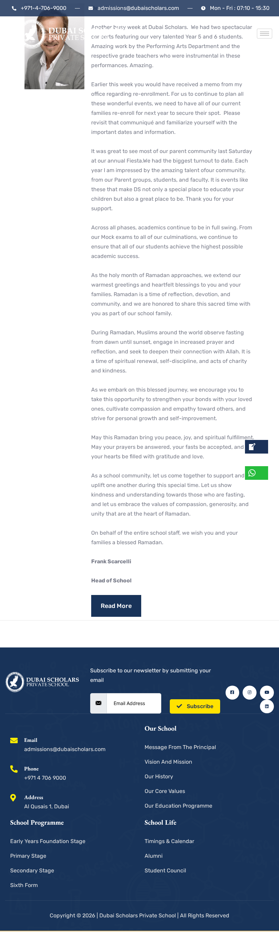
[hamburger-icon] (264, 34)
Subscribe (199, 706)
